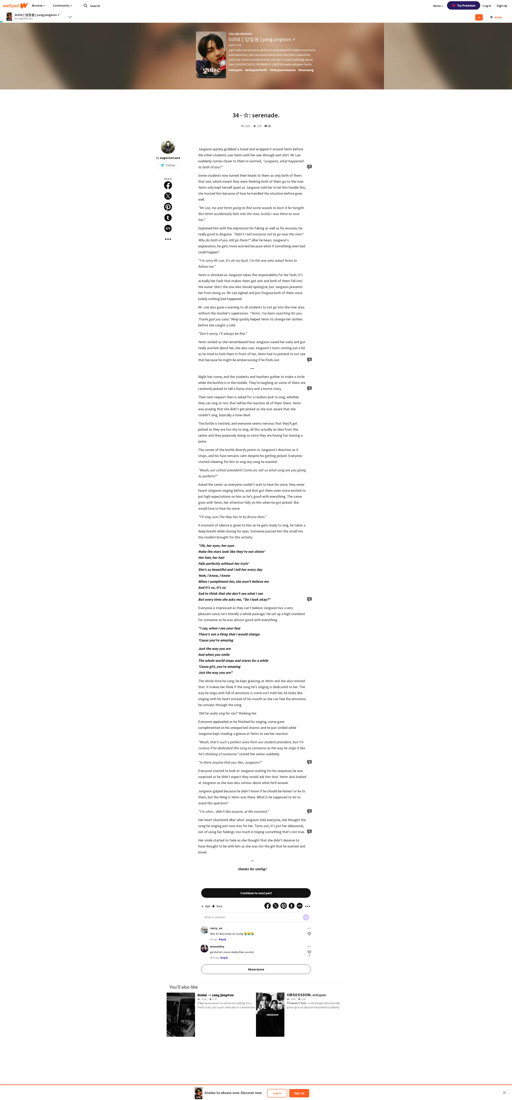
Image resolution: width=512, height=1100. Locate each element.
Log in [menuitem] (487, 6)
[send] (306, 917)
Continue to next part (256, 893)
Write (437, 6)
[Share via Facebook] (168, 185)
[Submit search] (85, 5)
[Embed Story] (168, 228)
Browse (37, 5)
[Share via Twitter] (168, 196)
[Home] (15, 5)
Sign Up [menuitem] (502, 6)
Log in (277, 1093)
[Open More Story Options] (168, 239)
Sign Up (299, 1093)
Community (61, 5)
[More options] (309, 928)
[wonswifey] (204, 948)
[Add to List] (479, 17)
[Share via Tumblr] (168, 218)
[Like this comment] (309, 933)
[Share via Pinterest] (168, 207)
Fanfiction (235, 45)
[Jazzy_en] (204, 930)
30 (269, 126)
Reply (222, 939)
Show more (256, 969)
